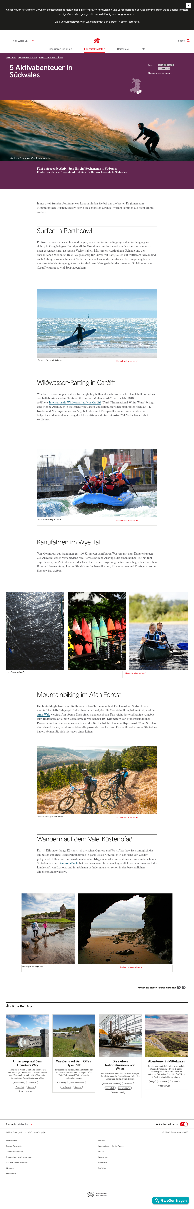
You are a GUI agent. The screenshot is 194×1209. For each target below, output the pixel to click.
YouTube (102, 1168)
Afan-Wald (43, 714)
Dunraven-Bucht (69, 863)
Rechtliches (11, 1173)
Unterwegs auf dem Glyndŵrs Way (27, 1063)
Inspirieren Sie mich (60, 48)
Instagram (102, 1157)
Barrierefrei (11, 1140)
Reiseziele (123, 48)
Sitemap (10, 1168)
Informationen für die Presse (111, 1146)
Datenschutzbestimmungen (19, 1157)
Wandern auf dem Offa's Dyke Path (74, 1063)
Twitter (101, 1151)
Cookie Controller (14, 1146)
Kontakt (101, 1140)
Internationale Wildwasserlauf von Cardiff (75, 402)
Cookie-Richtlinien (14, 1151)
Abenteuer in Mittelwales (166, 1061)
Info (143, 48)
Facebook (102, 1162)
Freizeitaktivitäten (94, 48)
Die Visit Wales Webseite (17, 1162)
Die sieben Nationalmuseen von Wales (120, 1064)
